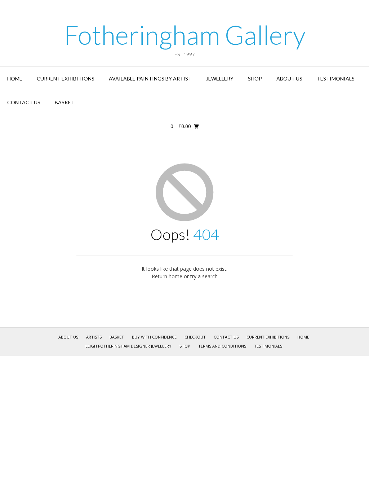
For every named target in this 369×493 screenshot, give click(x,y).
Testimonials (336, 78)
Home (14, 78)
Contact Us (23, 102)
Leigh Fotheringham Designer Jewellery (128, 346)
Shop (255, 78)
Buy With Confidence (154, 337)
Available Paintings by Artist (150, 78)
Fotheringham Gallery (185, 35)
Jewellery (220, 78)
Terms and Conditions (222, 346)
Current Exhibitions (65, 78)
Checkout (195, 337)
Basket (65, 102)
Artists (94, 337)
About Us (289, 78)
